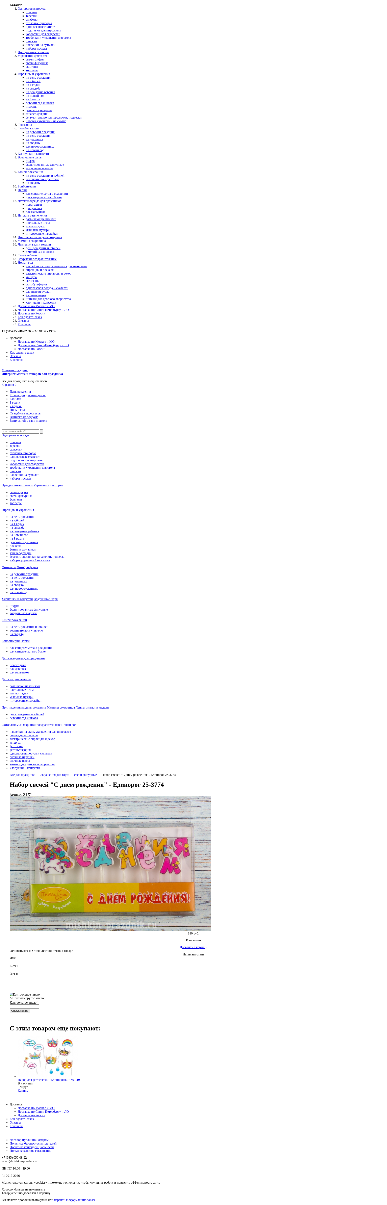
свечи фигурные (37, 63)
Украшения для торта (32, 55)
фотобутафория (36, 284)
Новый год (25, 262)
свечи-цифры (35, 59)
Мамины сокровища (32, 240)
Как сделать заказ (30, 317)
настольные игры (38, 222)
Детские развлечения (32, 215)
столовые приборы (39, 23)
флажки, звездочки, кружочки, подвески (54, 117)
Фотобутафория (28, 128)
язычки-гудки (35, 226)
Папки (22, 190)
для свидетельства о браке (44, 197)
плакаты (31, 106)
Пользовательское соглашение (30, 1150)
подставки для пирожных (43, 30)
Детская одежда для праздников (39, 201)
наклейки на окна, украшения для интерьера (56, 266)
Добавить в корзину (193, 947)
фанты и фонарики (39, 110)
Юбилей (15, 399)
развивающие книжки (41, 219)
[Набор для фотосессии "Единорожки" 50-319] (48, 1076)
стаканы (31, 12)
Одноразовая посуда (32, 8)
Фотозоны (25, 124)
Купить (23, 1090)
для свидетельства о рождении (47, 193)
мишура (31, 277)
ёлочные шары (36, 295)
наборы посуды (36, 48)
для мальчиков (36, 211)
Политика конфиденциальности (32, 1147)
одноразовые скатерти (41, 26)
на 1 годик (33, 84)
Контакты (24, 324)
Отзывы (23, 320)
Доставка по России (31, 313)
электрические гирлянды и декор (48, 273)
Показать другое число (28, 998)
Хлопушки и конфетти (33, 153)
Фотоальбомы (27, 255)
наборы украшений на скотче (46, 121)
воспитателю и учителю (42, 179)
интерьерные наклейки (42, 233)
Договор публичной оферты (29, 1140)
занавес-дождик (37, 114)
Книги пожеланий (30, 172)
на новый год (35, 95)
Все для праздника (22, 774)
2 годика (16, 406)
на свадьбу (33, 88)
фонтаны (32, 66)
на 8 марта (33, 99)
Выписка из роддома (24, 417)
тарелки (31, 16)
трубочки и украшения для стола (48, 37)
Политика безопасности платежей (33, 1143)
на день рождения (38, 77)
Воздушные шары (30, 157)
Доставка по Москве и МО (36, 306)
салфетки (32, 19)
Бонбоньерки (27, 186)
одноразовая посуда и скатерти (47, 288)
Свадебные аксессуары (25, 413)
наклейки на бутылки (40, 45)
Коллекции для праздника (28, 395)
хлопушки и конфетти (41, 302)
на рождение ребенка (40, 92)
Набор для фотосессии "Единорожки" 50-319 (49, 1079)
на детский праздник (40, 132)
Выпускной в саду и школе (28, 420)
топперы (32, 70)
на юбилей (33, 81)
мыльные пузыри (38, 230)
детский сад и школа (40, 103)
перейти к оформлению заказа (75, 1200)
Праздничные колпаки (33, 52)
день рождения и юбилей (43, 248)
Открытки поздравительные (37, 259)
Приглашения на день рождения (40, 237)
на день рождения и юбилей (45, 175)
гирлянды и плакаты (40, 270)
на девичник (34, 139)
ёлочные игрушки (38, 291)
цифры (30, 161)
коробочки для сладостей (43, 34)
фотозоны (32, 280)
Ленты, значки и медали (34, 244)
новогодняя (34, 204)
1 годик (15, 402)
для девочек (34, 208)
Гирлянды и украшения (34, 74)
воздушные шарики (39, 168)
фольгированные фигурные (45, 164)
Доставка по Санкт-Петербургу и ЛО (43, 309)
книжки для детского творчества (48, 299)
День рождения (20, 391)
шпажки (31, 41)
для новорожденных (40, 146)
